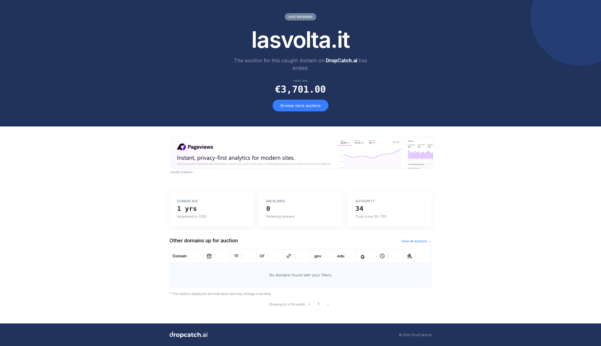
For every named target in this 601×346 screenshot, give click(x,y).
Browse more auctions (300, 105)
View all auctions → (416, 241)
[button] (187, 256)
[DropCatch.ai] (188, 334)
